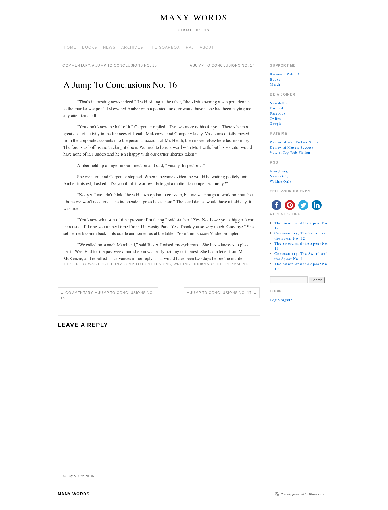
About (207, 47)
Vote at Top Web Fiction (290, 152)
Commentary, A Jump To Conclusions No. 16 (107, 65)
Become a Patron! (284, 74)
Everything (279, 171)
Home (70, 47)
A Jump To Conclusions (145, 264)
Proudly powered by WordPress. (303, 494)
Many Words (194, 17)
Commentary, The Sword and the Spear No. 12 (301, 235)
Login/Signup (281, 299)
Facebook (278, 113)
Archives (132, 47)
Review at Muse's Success (292, 147)
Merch (275, 84)
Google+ (277, 123)
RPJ (190, 47)
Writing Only (280, 181)
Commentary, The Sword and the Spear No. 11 (301, 256)
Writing (182, 264)
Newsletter (279, 103)
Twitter (275, 118)
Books (89, 47)
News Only (279, 176)
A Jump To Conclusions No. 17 (225, 65)
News (109, 47)
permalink (236, 264)
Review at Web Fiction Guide (294, 142)
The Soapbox (164, 47)
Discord (276, 108)
